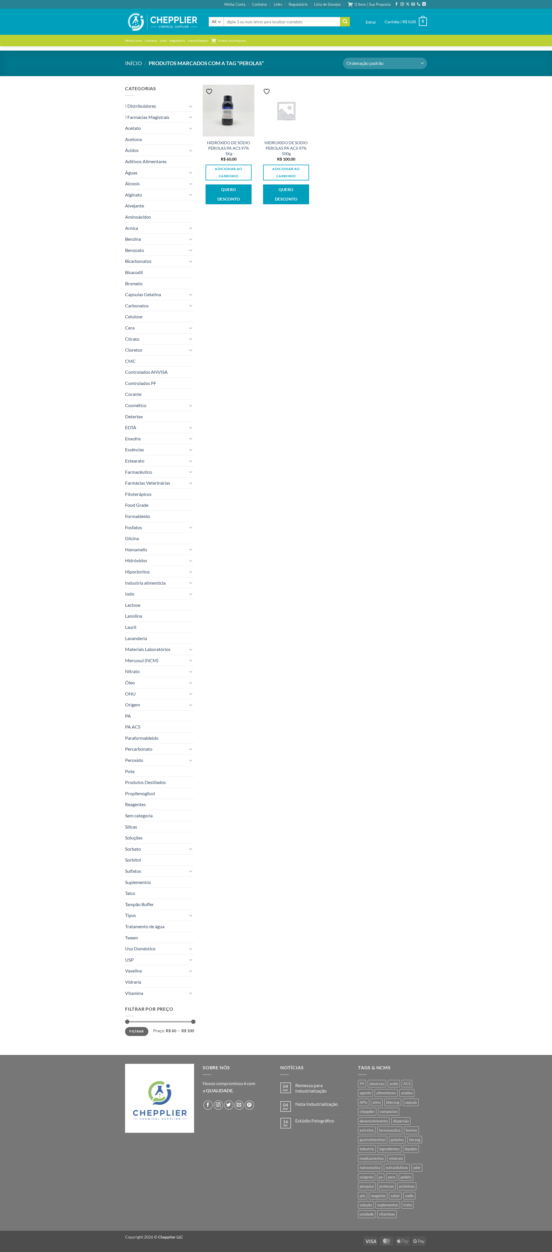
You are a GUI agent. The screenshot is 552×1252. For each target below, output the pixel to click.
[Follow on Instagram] (402, 4)
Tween (131, 937)
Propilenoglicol (140, 793)
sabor (395, 1195)
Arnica (131, 228)
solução (366, 1205)
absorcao (376, 1083)
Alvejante (134, 205)
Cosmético (135, 405)
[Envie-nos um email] (413, 4)
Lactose (132, 605)
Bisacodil (134, 272)
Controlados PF (140, 383)
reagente (378, 1195)
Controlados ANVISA (146, 372)
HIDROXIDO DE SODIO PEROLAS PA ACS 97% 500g (286, 148)
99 (362, 1083)
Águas (131, 172)
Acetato (133, 128)
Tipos (130, 915)
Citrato (132, 339)
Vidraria (133, 982)
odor (417, 1167)
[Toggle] (190, 106)
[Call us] (418, 4)
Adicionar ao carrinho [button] (228, 172)
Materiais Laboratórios (147, 649)
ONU (130, 693)
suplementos (387, 1205)
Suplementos (138, 882)
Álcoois (132, 183)
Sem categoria (139, 815)
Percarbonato (138, 749)
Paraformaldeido (141, 738)
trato (407, 1205)
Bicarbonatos (138, 261)
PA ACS (132, 726)
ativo (377, 1102)
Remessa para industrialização (311, 1088)
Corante (133, 394)
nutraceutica (370, 1167)
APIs (363, 1102)
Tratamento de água (144, 926)
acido (394, 1083)
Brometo (134, 283)
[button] (371, 22)
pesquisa (367, 1186)
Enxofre (133, 438)
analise (407, 1093)
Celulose (133, 316)
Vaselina (133, 970)
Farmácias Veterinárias (147, 483)
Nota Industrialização (316, 1104)
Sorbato (133, 849)
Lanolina (133, 616)
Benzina (133, 239)
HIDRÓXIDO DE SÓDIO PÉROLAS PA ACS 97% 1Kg (228, 148)
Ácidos (132, 150)
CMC (130, 361)
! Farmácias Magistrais (147, 117)
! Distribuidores (140, 106)
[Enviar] (345, 22)
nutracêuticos (397, 1167)
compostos (389, 1111)
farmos (411, 1130)
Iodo (129, 593)
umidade (367, 1214)
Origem (132, 704)
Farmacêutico (138, 472)
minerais (396, 1158)
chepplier (367, 1111)
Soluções (134, 837)
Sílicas (131, 826)
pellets (405, 1177)
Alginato (133, 194)
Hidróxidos (136, 560)
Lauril (130, 627)
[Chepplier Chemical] (162, 21)
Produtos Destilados (145, 782)
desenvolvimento (374, 1121)
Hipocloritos (137, 571)
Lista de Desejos (327, 4)
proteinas (407, 1186)
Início (133, 63)
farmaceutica (389, 1130)
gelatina (397, 1139)
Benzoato (134, 250)
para (391, 1177)
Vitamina (134, 993)
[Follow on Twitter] (228, 1105)
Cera (130, 327)
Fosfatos (133, 527)
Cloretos (133, 350)
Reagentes (135, 804)
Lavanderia (136, 638)
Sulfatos (133, 871)
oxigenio (366, 1177)
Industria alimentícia (145, 582)
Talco (130, 893)
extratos (367, 1130)
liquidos (411, 1149)
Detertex (134, 416)
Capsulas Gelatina (143, 294)
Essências (134, 449)
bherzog (392, 1102)
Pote (130, 771)
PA (128, 716)
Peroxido (134, 760)
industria (367, 1149)
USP (129, 959)
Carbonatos (137, 305)
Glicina (132, 538)
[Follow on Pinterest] (249, 1105)
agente (365, 1093)
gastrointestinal (373, 1139)
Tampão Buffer (139, 904)
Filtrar (136, 1031)
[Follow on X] (407, 4)
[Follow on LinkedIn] (424, 4)
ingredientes (389, 1149)
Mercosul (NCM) (141, 660)
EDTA (130, 427)
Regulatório (298, 4)
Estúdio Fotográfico (314, 1120)
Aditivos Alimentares (146, 161)
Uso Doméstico (140, 948)
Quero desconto (228, 194)
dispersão (401, 1121)
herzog (414, 1139)
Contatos (259, 4)
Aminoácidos (138, 216)
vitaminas (387, 1214)
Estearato (134, 460)
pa (381, 1177)
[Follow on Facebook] (396, 4)
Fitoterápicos (138, 494)
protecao (386, 1186)
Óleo (130, 682)
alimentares (386, 1093)
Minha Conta (235, 4)
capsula (411, 1102)
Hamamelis (136, 549)
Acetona (133, 139)
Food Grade (136, 505)
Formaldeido (137, 516)
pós (362, 1195)
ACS (407, 1083)
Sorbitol (133, 859)
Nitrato (132, 671)
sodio (409, 1195)
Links (278, 4)
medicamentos (372, 1158)
